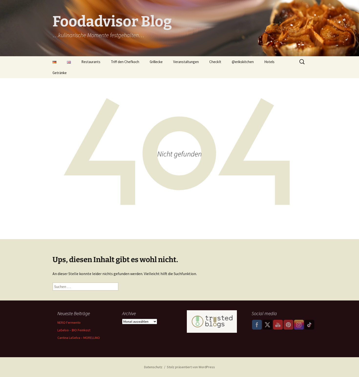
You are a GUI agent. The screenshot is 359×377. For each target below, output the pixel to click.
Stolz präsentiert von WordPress (191, 367)
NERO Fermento (69, 322)
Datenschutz (153, 367)
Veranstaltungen (186, 61)
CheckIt (215, 61)
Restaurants (90, 61)
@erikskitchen (243, 61)
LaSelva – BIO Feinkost (73, 330)
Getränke (60, 72)
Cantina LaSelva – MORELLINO (78, 337)
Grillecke (156, 61)
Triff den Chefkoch (125, 61)
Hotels (269, 61)
